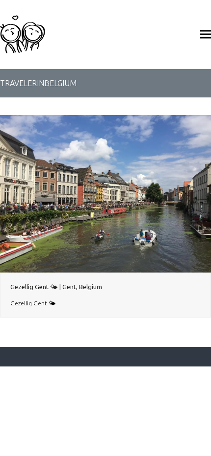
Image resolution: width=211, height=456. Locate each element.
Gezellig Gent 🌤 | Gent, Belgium (56, 286)
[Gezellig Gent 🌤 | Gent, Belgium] (105, 193)
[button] (205, 34)
